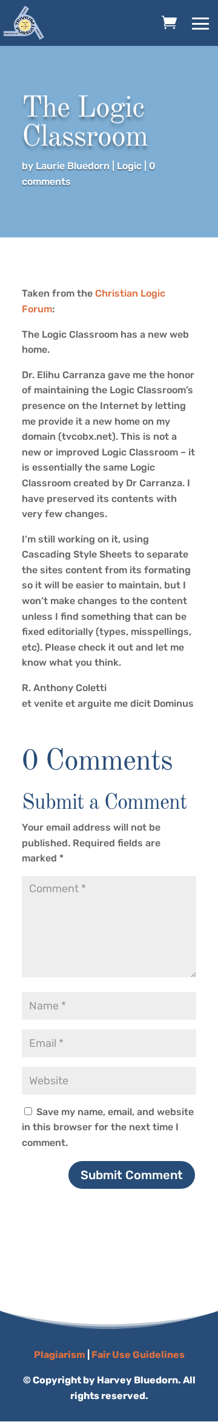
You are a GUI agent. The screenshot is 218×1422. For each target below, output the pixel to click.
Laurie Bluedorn (73, 166)
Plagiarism (59, 1354)
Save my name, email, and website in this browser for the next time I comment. (108, 1127)
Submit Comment (132, 1175)
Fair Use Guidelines (138, 1354)
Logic (129, 166)
